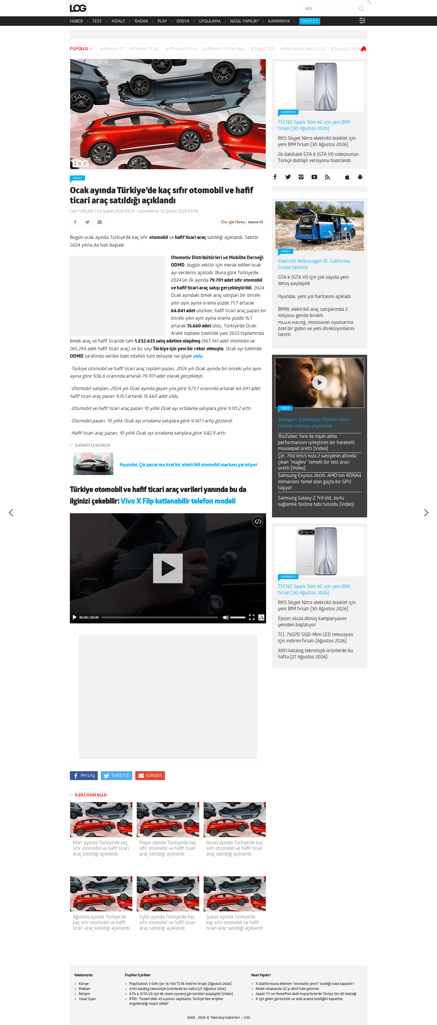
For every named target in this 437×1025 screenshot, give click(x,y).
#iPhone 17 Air (144, 49)
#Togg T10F (263, 49)
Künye (84, 984)
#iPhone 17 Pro (181, 49)
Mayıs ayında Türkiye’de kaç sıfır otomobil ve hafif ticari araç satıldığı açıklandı (167, 849)
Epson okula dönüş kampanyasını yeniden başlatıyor (312, 622)
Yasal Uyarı (87, 999)
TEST (97, 21)
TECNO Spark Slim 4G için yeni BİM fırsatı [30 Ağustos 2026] (314, 125)
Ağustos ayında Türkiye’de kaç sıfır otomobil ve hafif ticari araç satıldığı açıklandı (101, 923)
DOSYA (183, 21)
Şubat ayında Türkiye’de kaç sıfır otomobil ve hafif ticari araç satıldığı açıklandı (234, 923)
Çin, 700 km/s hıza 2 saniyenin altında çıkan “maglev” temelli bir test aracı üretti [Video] (317, 462)
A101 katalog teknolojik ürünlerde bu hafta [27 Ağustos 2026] (315, 654)
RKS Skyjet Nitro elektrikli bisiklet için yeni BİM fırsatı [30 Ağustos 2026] (317, 141)
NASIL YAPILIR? (244, 21)
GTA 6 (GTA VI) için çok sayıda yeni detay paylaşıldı (313, 280)
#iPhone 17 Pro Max (224, 49)
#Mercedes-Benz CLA (303, 49)
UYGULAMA (210, 21)
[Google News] (242, 222)
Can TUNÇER (81, 211)
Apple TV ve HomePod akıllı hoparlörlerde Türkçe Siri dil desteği (306, 994)
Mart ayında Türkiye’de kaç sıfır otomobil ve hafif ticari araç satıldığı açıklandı (101, 849)
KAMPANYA (279, 21)
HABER (76, 21)
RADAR (141, 21)
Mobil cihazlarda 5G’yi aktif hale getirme (287, 989)
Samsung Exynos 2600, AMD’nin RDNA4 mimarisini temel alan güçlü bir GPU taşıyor (319, 482)
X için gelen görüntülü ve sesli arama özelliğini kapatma (299, 999)
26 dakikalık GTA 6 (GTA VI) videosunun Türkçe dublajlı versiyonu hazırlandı (318, 157)
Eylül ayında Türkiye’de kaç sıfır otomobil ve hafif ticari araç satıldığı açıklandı (167, 923)
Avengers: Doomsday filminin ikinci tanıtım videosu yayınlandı (314, 423)
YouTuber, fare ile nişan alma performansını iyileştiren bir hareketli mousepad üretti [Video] (316, 442)
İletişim (84, 994)
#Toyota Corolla (347, 49)
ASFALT (118, 21)
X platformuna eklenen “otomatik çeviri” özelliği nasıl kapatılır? (305, 984)
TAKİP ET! (310, 21)
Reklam (84, 989)
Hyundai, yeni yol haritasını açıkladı (314, 296)
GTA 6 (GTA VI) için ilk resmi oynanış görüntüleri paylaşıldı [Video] (181, 994)
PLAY (162, 21)
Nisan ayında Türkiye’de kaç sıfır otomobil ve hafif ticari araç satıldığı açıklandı (234, 849)
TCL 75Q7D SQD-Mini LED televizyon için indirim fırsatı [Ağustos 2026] (315, 638)
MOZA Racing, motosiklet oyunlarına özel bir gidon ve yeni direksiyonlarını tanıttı (316, 329)
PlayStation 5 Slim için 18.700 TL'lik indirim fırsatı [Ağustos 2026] (180, 984)
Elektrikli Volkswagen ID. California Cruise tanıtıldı (314, 264)
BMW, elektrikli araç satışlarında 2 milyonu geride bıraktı (313, 312)
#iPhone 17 (111, 49)
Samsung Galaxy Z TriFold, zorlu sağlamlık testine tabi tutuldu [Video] (316, 501)
